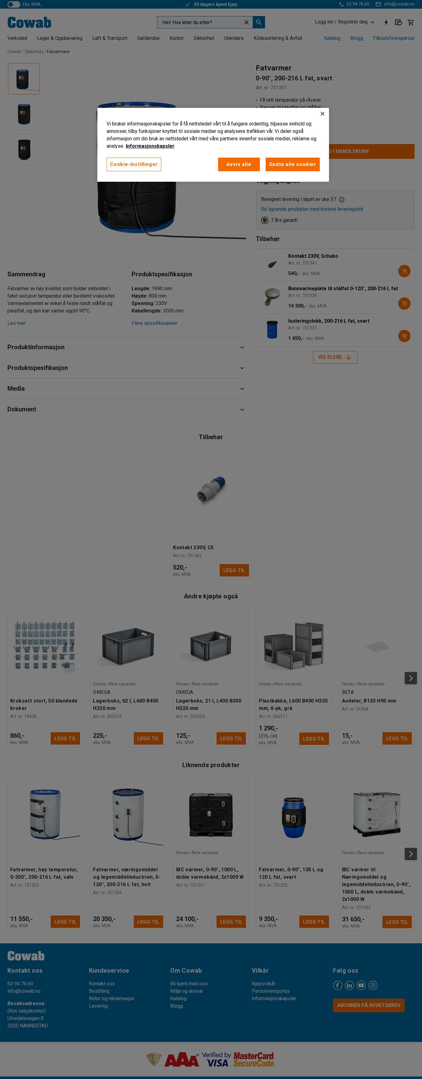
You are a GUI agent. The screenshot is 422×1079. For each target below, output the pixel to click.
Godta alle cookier (292, 164)
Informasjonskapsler (150, 146)
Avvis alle (238, 164)
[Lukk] (322, 113)
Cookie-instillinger (134, 164)
